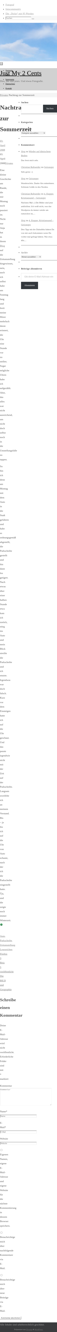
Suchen (50, 108)
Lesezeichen (6, 949)
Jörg (23, 151)
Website (4, 1138)
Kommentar (6, 1085)
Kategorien (26, 129)
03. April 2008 (2, 145)
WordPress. (39, 1329)
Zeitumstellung (7, 945)
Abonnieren (29, 285)
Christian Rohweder (31, 167)
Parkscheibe (6, 940)
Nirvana (29, 1329)
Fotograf (10, 4)
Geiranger (49, 167)
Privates (4, 95)
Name (3, 1111)
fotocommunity (13, 9)
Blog (2, 245)
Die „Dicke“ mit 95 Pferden (20, 13)
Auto (2, 936)
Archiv (24, 252)
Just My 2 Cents (21, 73)
